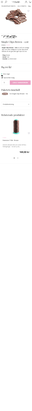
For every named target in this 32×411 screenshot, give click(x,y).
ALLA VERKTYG (22, 6)
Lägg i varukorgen (20, 83)
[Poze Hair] (16, 2)
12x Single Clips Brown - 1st (18, 94)
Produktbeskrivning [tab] (8, 104)
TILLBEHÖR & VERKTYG (8, 6)
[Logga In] (26, 2)
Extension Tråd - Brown (10, 140)
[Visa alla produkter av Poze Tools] (9, 38)
